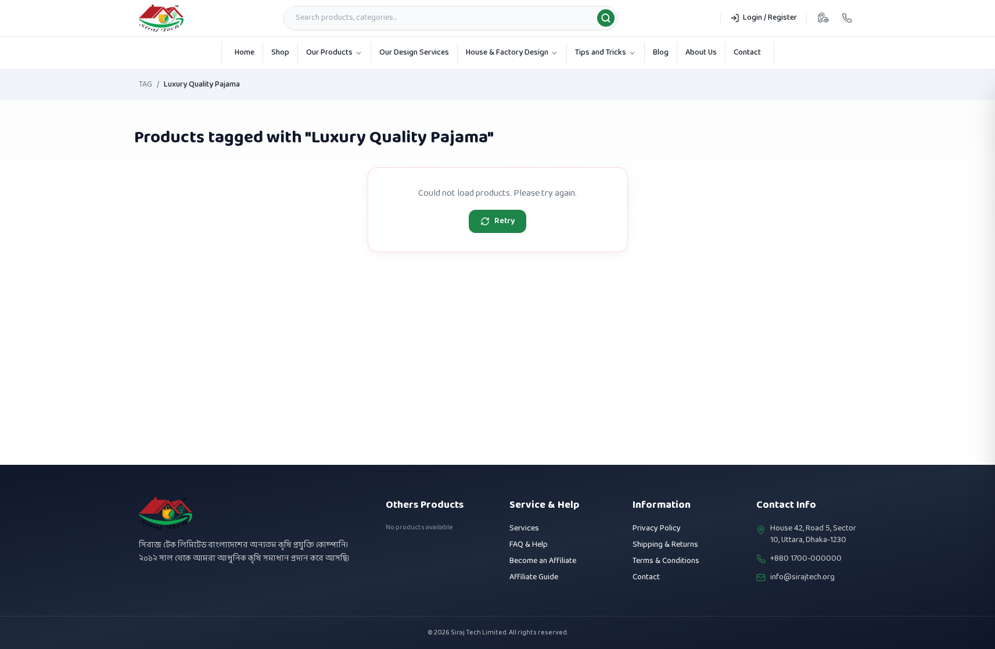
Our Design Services (414, 52)
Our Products (329, 52)
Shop (280, 52)
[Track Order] (823, 18)
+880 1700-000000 (806, 559)
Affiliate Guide (533, 577)
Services (524, 528)
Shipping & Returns (665, 544)
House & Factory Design (507, 52)
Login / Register (770, 17)
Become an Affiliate (542, 561)
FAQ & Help (528, 544)
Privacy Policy (657, 528)
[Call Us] (847, 18)
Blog (661, 52)
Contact (747, 52)
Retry (504, 221)
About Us (701, 52)
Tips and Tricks (600, 52)
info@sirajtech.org (802, 577)
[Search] (606, 18)
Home (244, 52)
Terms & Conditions (666, 561)
